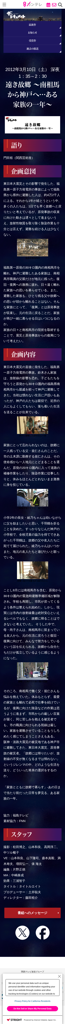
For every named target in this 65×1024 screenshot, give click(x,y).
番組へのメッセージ (32, 913)
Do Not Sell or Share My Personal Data (32, 1008)
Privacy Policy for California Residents (32, 1001)
